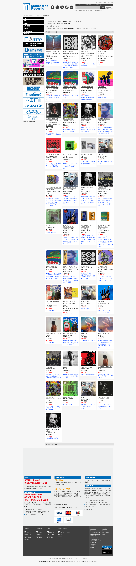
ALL (25, 531)
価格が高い (79, 21)
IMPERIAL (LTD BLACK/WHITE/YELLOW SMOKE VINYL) (104, 189)
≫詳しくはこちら (89, 506)
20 (53, 26)
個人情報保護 (93, 542)
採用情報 (92, 547)
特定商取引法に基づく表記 (53, 558)
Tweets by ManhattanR (29, 121)
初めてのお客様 (78, 10)
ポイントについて (94, 537)
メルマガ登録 (96, 5)
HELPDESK (91, 10)
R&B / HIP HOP (28, 532)
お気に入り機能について (95, 540)
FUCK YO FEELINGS (104, 397)
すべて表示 (56, 28)
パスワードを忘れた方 (95, 532)
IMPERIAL (49, 367)
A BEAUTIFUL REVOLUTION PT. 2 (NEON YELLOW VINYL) (104, 88)
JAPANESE (27, 536)
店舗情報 (85, 10)
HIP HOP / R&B (50, 532)
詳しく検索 (108, 7)
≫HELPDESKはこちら (90, 509)
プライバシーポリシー (69, 558)
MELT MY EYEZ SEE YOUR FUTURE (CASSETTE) (86, 227)
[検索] (102, 7)
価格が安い (72, 21)
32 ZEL (48, 225)
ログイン (79, 5)
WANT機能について (94, 539)
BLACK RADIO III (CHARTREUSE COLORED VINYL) (70, 53)
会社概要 (62, 558)
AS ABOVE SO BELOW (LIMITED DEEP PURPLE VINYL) (53, 53)
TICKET (60, 536)
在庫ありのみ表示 (80, 28)
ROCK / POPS (28, 537)
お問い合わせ (101, 10)
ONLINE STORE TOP (28, 15)
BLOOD (65, 367)
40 (56, 26)
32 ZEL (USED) (67, 397)
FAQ (96, 10)
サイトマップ (78, 558)
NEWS (104, 534)
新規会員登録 (88, 5)
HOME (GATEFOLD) (103, 333)
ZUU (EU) (83, 397)
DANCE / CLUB (28, 534)
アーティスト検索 (109, 8)
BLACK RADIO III (85, 266)
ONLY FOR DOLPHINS (69, 333)
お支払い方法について (95, 534)
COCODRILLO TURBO (52, 266)
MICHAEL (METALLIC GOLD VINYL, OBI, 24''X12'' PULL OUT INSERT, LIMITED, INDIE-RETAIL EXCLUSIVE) (53, 122)
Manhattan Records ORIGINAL (65, 532)
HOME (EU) (84, 333)
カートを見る (106, 5)
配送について (93, 535)
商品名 (55, 21)
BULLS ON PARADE (86, 367)
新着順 (59, 21)
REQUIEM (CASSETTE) (87, 154)
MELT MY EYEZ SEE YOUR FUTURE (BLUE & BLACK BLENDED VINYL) (70, 267)
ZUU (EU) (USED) (85, 301)
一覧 (54, 23)
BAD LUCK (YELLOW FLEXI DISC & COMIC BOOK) (69, 303)
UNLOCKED (49, 397)
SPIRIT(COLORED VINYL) (105, 367)
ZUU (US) (100, 154)
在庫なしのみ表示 (91, 28)
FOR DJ (60, 534)
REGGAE (27, 539)
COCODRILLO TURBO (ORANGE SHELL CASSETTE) (104, 227)
